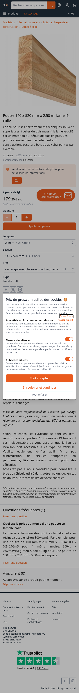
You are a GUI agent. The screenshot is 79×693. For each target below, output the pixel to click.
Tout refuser (39, 394)
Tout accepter (39, 378)
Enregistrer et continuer (39, 387)
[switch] (69, 339)
